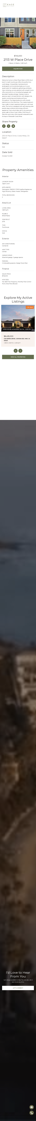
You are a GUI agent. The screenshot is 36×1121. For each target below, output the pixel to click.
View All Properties (18, 357)
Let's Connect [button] (18, 988)
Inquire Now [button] (18, 69)
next (20, 351)
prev (16, 351)
